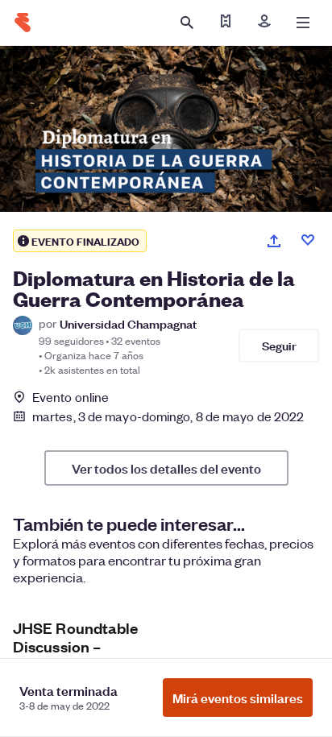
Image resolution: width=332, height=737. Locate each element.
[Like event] (308, 240)
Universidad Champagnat (128, 323)
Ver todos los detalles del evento (166, 468)
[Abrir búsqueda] (187, 22)
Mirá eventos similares (237, 697)
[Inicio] (22, 22)
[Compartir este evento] (274, 241)
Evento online (70, 397)
